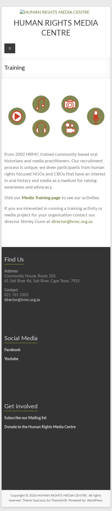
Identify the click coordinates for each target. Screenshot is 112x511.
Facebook (12, 350)
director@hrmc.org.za (71, 221)
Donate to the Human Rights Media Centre (40, 427)
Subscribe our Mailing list (25, 418)
